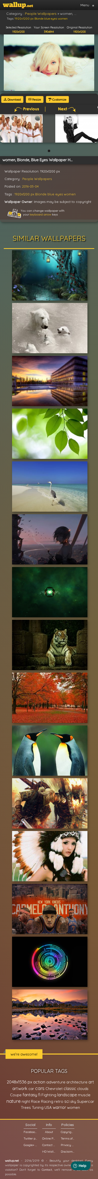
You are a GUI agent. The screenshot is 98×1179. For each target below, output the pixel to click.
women (70, 194)
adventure (55, 1081)
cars (39, 1088)
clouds (82, 1088)
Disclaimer (67, 1151)
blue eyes (55, 194)
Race (35, 1101)
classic (70, 1088)
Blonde (40, 194)
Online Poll (49, 1138)
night (26, 1101)
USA (48, 1107)
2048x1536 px (19, 1081)
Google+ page (30, 1145)
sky (73, 1101)
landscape (67, 1094)
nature (13, 1101)
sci (66, 1101)
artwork (19, 1088)
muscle (84, 1095)
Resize (36, 99)
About (49, 1132)
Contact (47, 1169)
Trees (26, 1107)
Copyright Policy (67, 1132)
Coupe (16, 1095)
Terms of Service (67, 1138)
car (31, 1088)
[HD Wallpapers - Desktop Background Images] (18, 5)
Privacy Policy (67, 1145)
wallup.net (12, 1160)
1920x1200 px (24, 194)
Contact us (49, 1145)
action (39, 1081)
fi (39, 1094)
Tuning (37, 1107)
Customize (59, 99)
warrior (59, 1107)
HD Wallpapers (49, 1151)
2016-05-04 (30, 186)
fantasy (30, 1094)
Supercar (85, 1101)
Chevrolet (54, 1088)
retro (58, 1101)
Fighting (48, 1094)
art (91, 1081)
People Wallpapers (37, 179)
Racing (47, 1101)
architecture (76, 1082)
